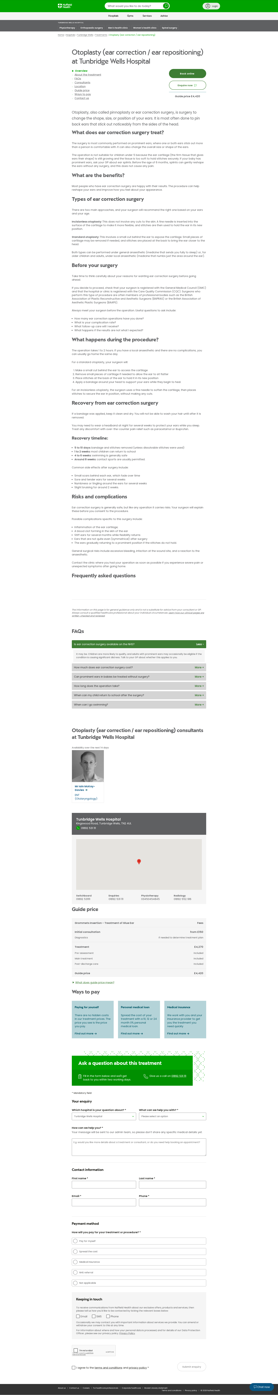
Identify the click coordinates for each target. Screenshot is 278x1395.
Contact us (82, 98)
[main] (139, 702)
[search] (137, 5)
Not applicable (87, 1283)
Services (147, 16)
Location (80, 86)
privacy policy (138, 1368)
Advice (164, 16)
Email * (76, 1196)
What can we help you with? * (158, 1110)
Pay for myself (87, 1241)
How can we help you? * (87, 1128)
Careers (86, 1388)
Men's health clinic (118, 27)
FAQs (78, 78)
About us (62, 1388)
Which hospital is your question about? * (99, 1110)
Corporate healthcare (131, 1388)
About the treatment (88, 74)
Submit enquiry (191, 1366)
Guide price (82, 90)
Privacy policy (191, 1390)
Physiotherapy (67, 27)
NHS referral (86, 1272)
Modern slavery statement (155, 1388)
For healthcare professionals (105, 1388)
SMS (99, 1316)
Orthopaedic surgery (91, 27)
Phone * (144, 1196)
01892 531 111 (178, 1076)
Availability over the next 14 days (90, 747)
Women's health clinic (145, 27)
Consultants (82, 82)
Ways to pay (83, 94)
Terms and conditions (171, 1390)
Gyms (130, 16)
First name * (80, 1178)
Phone (115, 1316)
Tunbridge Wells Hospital (71, 23)
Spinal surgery (169, 27)
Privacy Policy (127, 1333)
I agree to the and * (112, 1368)
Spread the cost (88, 1251)
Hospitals (113, 16)
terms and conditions (108, 1368)
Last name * (147, 1178)
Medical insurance (89, 1262)
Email (84, 1316)
